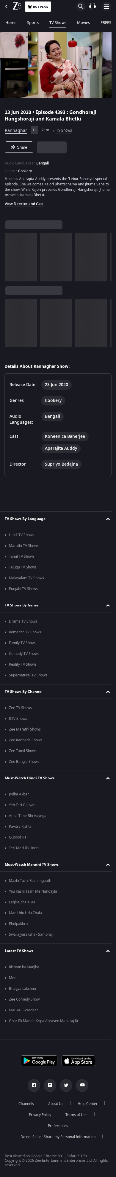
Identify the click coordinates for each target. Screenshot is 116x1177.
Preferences (56, 1127)
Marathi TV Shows (24, 547)
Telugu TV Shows (23, 569)
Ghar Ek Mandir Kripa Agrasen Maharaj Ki (43, 1022)
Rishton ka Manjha (24, 969)
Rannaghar (16, 128)
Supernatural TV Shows (28, 677)
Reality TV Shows (23, 666)
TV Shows (57, 22)
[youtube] (80, 1087)
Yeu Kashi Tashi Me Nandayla (33, 893)
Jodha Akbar (19, 796)
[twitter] (64, 1087)
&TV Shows (18, 720)
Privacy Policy (37, 1116)
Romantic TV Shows (25, 634)
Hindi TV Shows (21, 536)
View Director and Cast (24, 201)
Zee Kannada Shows (25, 742)
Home (10, 22)
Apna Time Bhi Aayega (27, 817)
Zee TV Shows (20, 709)
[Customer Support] (92, 6)
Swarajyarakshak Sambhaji (31, 936)
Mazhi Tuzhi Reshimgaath (30, 882)
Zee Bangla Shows (24, 763)
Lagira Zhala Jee (22, 904)
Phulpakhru (18, 925)
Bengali (42, 161)
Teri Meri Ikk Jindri (24, 850)
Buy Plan (40, 6)
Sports (33, 22)
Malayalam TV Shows (26, 580)
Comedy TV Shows (24, 655)
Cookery (25, 168)
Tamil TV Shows (22, 558)
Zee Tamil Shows (23, 752)
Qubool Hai (18, 839)
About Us (53, 1105)
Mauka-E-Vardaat (23, 1012)
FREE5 (106, 22)
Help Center (85, 1105)
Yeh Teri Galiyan (22, 806)
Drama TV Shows (23, 623)
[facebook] (32, 1087)
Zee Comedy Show (24, 1001)
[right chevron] (11, 255)
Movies (83, 22)
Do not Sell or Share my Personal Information (55, 1138)
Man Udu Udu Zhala (25, 914)
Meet (13, 979)
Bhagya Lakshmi (22, 990)
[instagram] (48, 1087)
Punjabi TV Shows (23, 590)
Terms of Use (74, 1116)
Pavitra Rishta (20, 828)
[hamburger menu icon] (106, 6)
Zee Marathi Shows (25, 731)
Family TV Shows (22, 644)
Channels (24, 1105)
